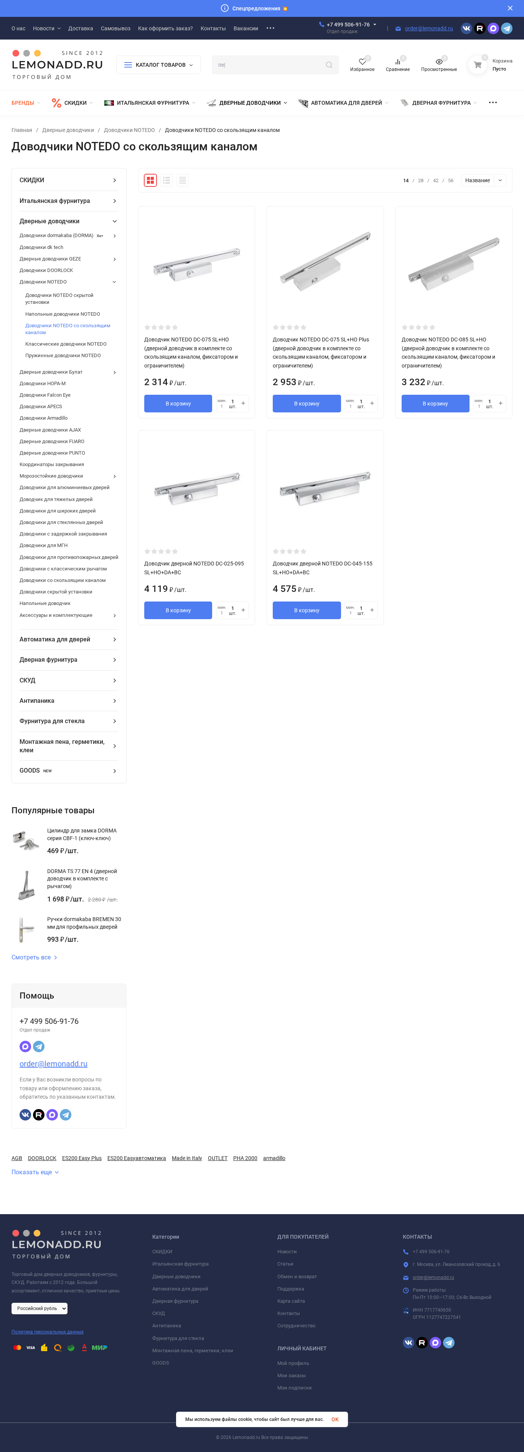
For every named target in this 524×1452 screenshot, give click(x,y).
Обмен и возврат (297, 1276)
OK (335, 1419)
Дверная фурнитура (175, 1301)
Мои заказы (291, 1375)
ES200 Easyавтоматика (136, 1158)
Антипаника (166, 1325)
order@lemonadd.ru (429, 28)
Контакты (288, 1313)
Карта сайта (291, 1301)
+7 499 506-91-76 (348, 24)
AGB (17, 1158)
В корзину (178, 403)
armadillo (274, 1158)
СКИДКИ (162, 1251)
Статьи (285, 1264)
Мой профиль (293, 1363)
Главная (22, 130)
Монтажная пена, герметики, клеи (192, 1350)
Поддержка (290, 1289)
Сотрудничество (296, 1325)
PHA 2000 (245, 1158)
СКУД (158, 1313)
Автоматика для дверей (180, 1289)
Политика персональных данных (48, 1332)
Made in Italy (187, 1158)
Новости (287, 1251)
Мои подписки (294, 1388)
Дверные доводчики (68, 130)
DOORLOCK (42, 1158)
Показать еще (32, 1172)
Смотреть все (31, 957)
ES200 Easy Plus (82, 1158)
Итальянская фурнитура (180, 1264)
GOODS (160, 1363)
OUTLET (217, 1158)
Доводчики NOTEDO (129, 130)
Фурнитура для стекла (178, 1338)
